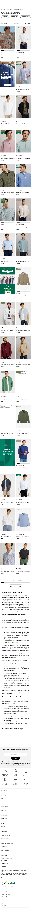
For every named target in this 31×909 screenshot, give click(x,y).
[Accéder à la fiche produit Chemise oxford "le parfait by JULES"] (7, 141)
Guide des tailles (4, 866)
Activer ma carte (4, 855)
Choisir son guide (4, 863)
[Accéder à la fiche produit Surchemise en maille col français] (23, 278)
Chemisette (5, 16)
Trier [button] (28, 23)
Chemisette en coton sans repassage (10, 261)
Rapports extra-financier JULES (7, 843)
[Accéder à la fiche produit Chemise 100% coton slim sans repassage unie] (23, 37)
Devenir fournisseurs (5, 838)
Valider (15, 758)
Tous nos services (4, 806)
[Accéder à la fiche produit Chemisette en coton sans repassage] (7, 244)
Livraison (3, 793)
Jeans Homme (3, 826)
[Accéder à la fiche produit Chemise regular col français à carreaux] (23, 382)
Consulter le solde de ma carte (6, 858)
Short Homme (3, 823)
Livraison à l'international (6, 795)
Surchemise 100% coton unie (23, 123)
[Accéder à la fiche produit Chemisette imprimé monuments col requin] (7, 37)
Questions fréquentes (5, 803)
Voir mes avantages (4, 815)
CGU (3, 903)
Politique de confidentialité (7, 898)
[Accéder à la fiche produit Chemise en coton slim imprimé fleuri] (7, 554)
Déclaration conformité (5, 846)
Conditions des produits (6, 896)
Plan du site (4, 905)
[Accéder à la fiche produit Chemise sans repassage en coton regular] (23, 519)
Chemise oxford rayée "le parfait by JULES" (11, 227)
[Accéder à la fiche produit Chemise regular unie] (7, 519)
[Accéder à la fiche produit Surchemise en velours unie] (7, 175)
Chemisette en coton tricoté (23, 330)
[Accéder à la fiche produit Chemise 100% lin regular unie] (7, 106)
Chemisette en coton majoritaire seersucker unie (12, 502)
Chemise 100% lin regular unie (8, 123)
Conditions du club (4, 818)
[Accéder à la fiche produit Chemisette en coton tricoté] (23, 313)
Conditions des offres (6, 894)
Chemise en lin (14, 16)
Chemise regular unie (6, 536)
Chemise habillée (25, 16)
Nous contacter (4, 801)
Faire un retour (4, 798)
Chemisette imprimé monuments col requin (11, 55)
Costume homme (4, 831)
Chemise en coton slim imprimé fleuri (10, 571)
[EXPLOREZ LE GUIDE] (7, 73)
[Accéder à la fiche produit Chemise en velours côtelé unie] (23, 244)
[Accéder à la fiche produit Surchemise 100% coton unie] (23, 106)
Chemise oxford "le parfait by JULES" (10, 158)
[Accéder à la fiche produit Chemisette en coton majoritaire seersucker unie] (7, 485)
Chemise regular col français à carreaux (10, 433)
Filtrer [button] (5, 23)
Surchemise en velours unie (7, 192)
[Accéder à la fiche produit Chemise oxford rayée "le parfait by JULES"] (23, 72)
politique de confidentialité (15, 765)
